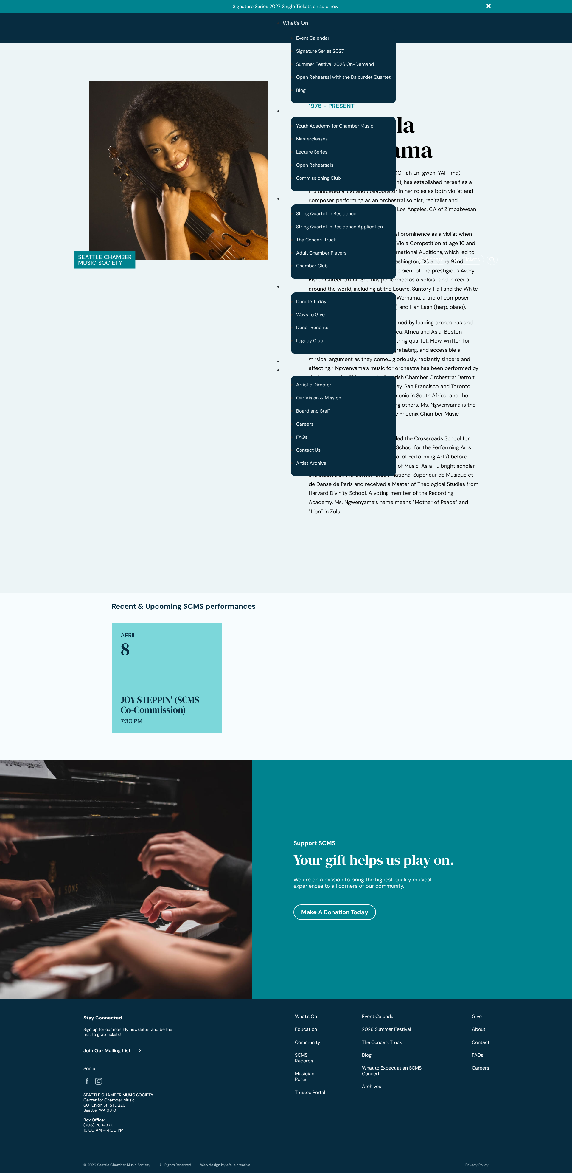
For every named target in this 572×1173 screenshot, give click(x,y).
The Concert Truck (316, 240)
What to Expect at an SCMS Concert (392, 1070)
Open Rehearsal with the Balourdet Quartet (343, 77)
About (290, 370)
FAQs (301, 437)
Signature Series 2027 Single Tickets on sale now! (286, 6)
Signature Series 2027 (320, 51)
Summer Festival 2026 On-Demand (335, 64)
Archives (371, 1086)
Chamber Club (312, 266)
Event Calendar (312, 38)
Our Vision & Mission (318, 398)
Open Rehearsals (314, 165)
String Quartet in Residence (326, 213)
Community (297, 198)
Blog (301, 90)
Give (288, 286)
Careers (304, 424)
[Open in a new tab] (87, 1081)
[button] (430, 260)
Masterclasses (312, 139)
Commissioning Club (318, 178)
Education (295, 110)
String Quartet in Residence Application (339, 227)
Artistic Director (313, 385)
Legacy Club (309, 340)
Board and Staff (313, 411)
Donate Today (311, 301)
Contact (480, 1042)
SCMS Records (301, 361)
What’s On (295, 23)
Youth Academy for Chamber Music (334, 126)
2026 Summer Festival (386, 1029)
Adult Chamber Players (321, 253)
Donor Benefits (312, 327)
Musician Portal (304, 1076)
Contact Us (308, 450)
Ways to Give (310, 315)
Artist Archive (311, 463)
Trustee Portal (310, 1092)
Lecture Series (311, 152)
